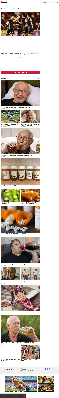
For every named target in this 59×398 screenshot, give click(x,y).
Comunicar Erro (20, 76)
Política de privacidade (9, 369)
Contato (5, 369)
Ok (24, 395)
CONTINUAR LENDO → (21, 72)
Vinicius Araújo (14, 11)
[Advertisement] (20, 44)
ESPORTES (4, 364)
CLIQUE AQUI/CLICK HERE (31, 370)
